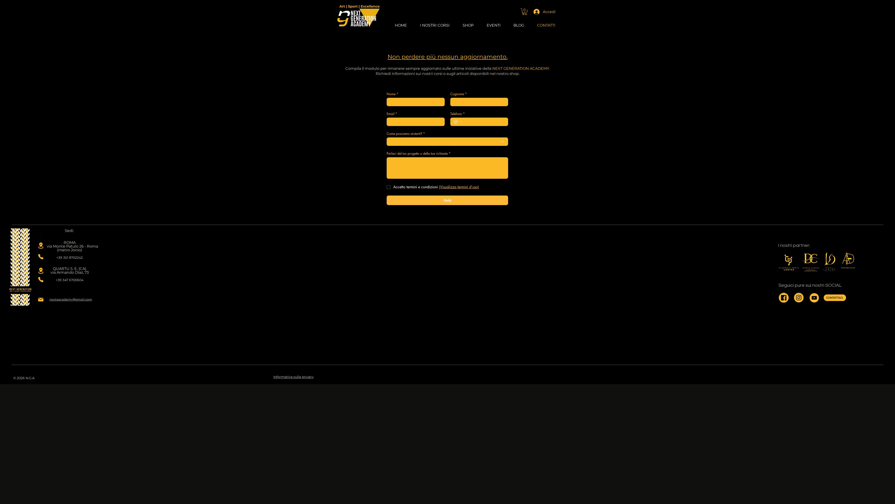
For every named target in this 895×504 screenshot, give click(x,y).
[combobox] (447, 141)
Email (392, 114)
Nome (392, 94)
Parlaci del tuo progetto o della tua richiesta (419, 153)
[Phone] (41, 257)
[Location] (41, 245)
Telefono (457, 114)
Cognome (458, 94)
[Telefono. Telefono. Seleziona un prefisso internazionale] (457, 122)
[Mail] (41, 300)
